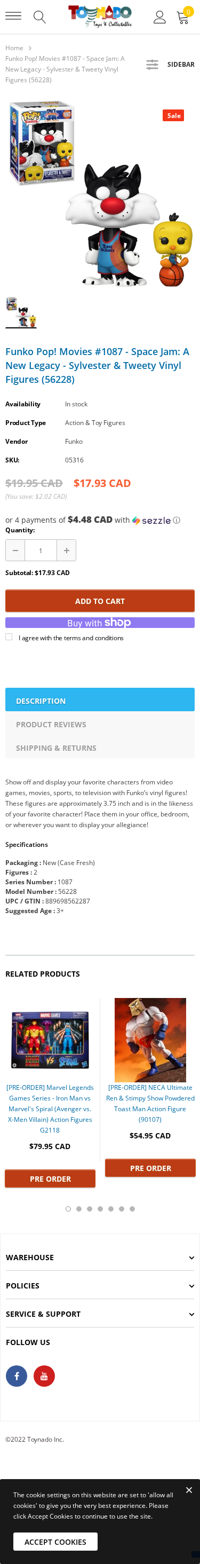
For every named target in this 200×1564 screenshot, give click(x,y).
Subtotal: (19, 572)
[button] (100, 520)
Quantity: (20, 530)
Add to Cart (100, 601)
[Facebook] (16, 1376)
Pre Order (50, 1179)
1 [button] (68, 1209)
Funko (74, 441)
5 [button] (111, 1209)
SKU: (12, 460)
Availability (23, 403)
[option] (100, 193)
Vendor (16, 441)
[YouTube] (44, 1376)
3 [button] (89, 1209)
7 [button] (132, 1209)
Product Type (25, 422)
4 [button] (100, 1209)
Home (14, 47)
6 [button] (121, 1209)
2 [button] (79, 1209)
